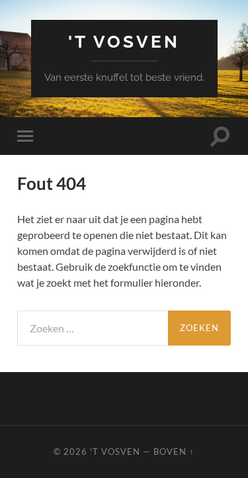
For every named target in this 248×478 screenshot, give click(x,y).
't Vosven (124, 41)
